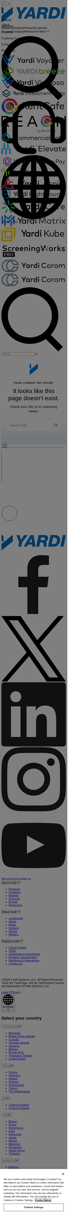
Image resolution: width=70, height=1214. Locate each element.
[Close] (63, 1174)
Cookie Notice (43, 1200)
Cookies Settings (33, 1207)
